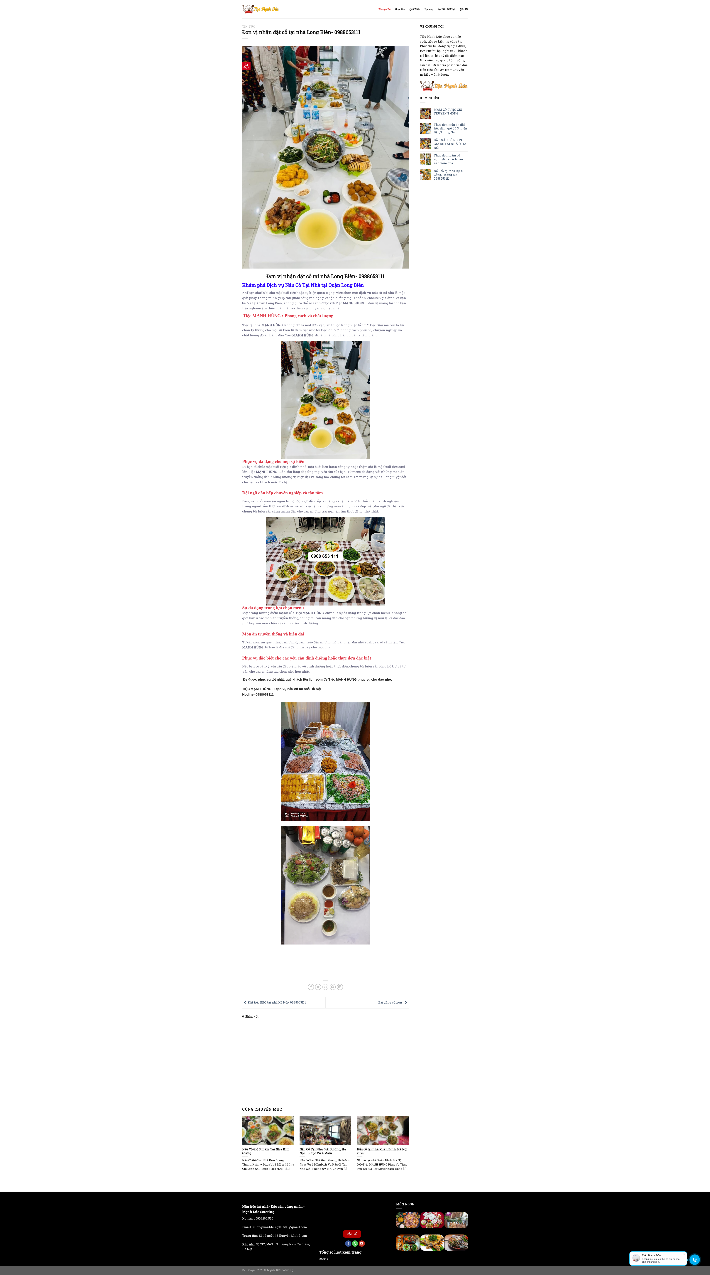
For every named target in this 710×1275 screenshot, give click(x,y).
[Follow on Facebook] (348, 1233)
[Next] (409, 1148)
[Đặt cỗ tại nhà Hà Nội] (260, 9)
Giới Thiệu (414, 9)
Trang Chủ (384, 9)
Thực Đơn (400, 9)
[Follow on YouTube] (362, 1233)
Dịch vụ (428, 9)
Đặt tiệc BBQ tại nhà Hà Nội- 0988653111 (277, 1002)
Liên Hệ (463, 9)
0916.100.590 (264, 1214)
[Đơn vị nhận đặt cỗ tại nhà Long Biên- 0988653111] (325, 157)
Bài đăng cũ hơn (390, 1002)
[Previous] (241, 1148)
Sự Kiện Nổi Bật (446, 9)
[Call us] (355, 1233)
